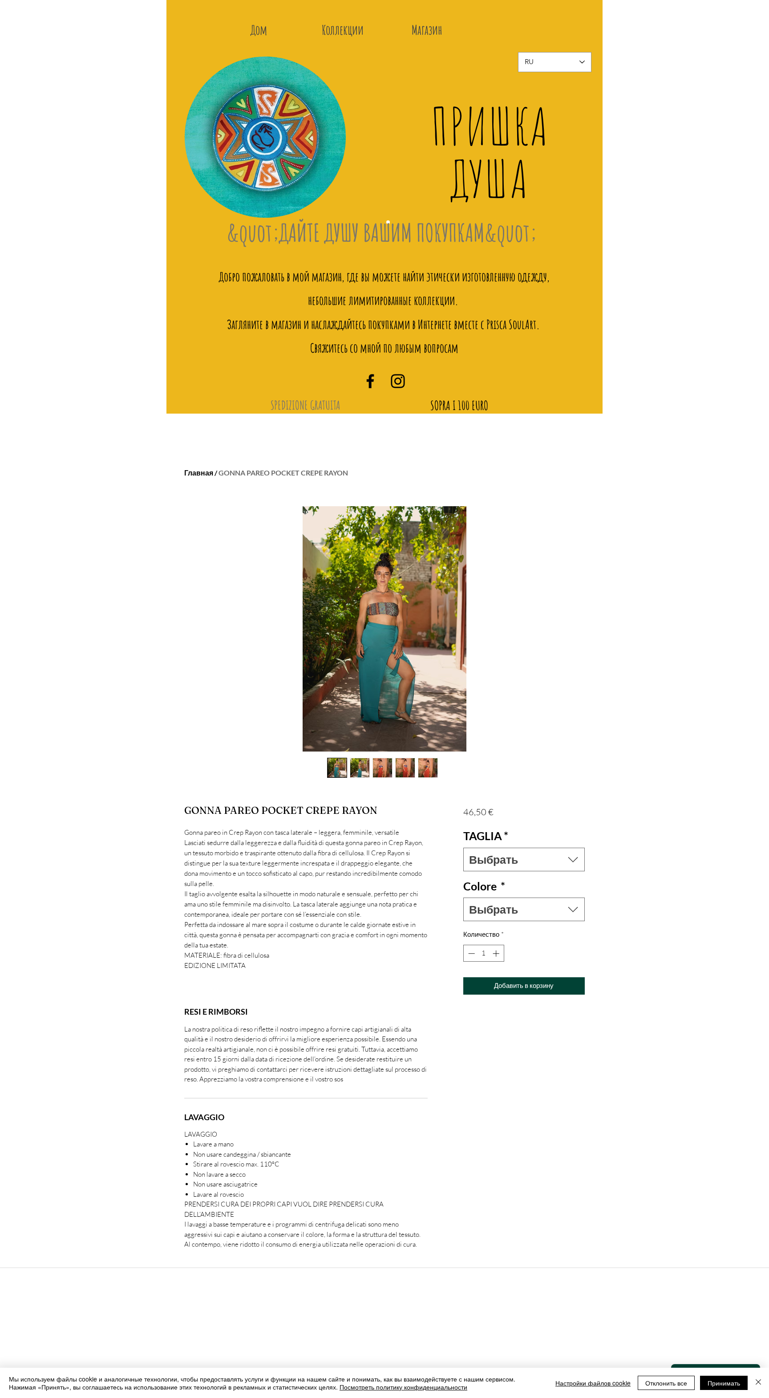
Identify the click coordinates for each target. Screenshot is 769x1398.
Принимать (724, 1382)
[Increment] (497, 953)
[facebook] (370, 381)
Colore (484, 886)
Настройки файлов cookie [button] (593, 1382)
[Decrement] (471, 953)
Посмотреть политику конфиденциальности (403, 1386)
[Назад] (197, 143)
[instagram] (398, 381)
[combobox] (524, 859)
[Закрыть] (758, 1383)
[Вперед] (578, 143)
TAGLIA (485, 835)
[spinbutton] (483, 953)
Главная (198, 472)
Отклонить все (666, 1382)
